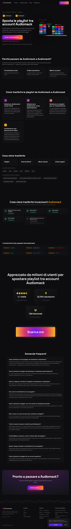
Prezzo (25, 512)
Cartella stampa (27, 516)
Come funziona (24, 2)
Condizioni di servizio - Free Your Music (61, 516)
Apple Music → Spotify (44, 514)
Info (24, 510)
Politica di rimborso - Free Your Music (61, 513)
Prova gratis (64, 2)
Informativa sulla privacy (60, 510)
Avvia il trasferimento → (12, 37)
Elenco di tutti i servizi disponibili (44, 517)
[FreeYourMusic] (7, 3)
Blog (30, 2)
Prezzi (16, 2)
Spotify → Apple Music (44, 510)
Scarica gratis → (35, 488)
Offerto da (4, 517)
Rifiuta (65, 524)
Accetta (55, 524)
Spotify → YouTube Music (44, 512)
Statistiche (37, 2)
